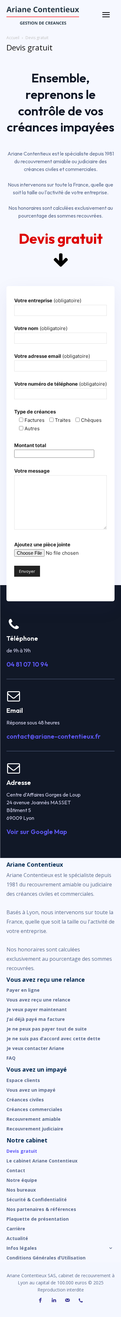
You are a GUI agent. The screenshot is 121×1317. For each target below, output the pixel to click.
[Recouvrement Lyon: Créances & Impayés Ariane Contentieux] (51, 15)
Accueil (12, 37)
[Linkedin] (54, 1300)
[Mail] (67, 1300)
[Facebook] (40, 1300)
